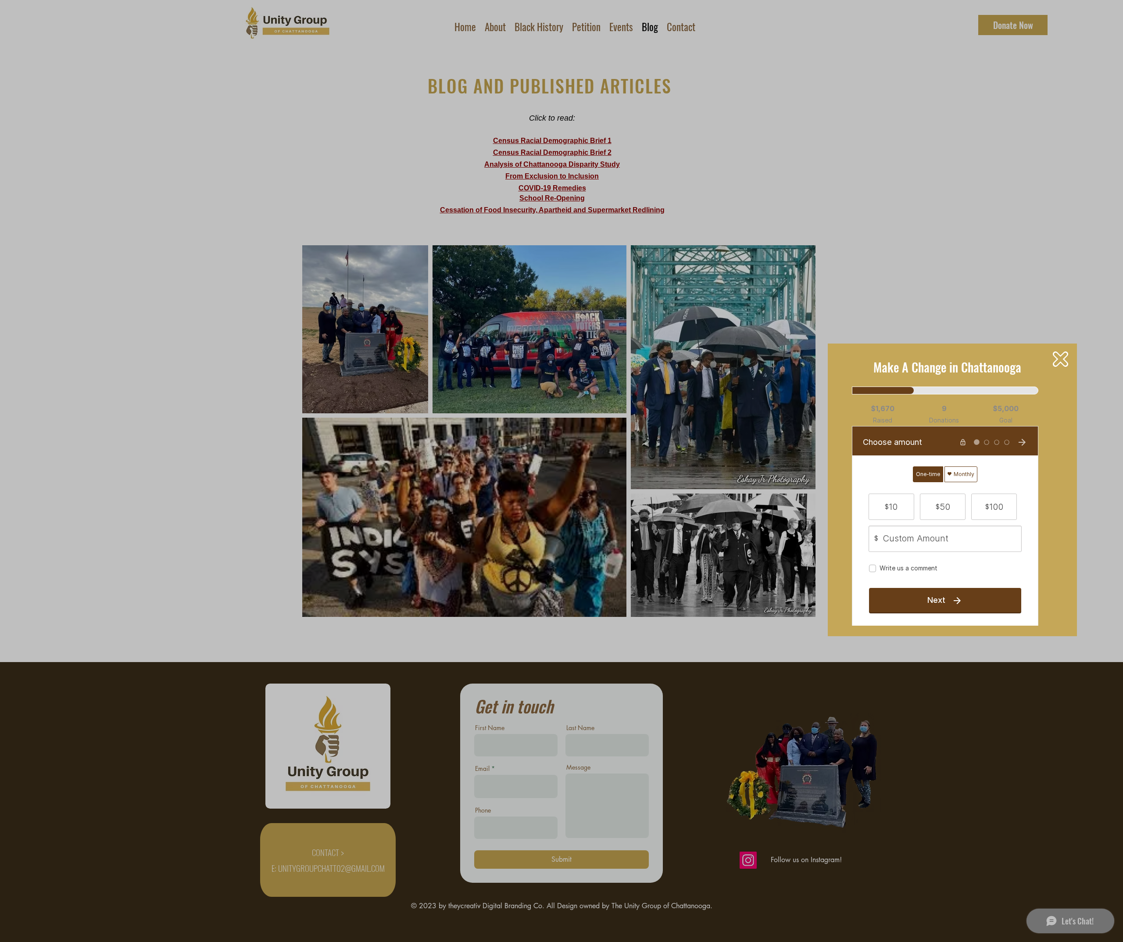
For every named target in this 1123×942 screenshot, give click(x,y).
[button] (1060, 359)
